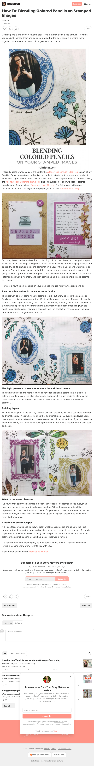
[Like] (4, 28)
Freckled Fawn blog (69, 188)
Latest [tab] (11, 653)
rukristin (5, 21)
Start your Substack (40, 755)
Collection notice (64, 748)
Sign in (87, 4)
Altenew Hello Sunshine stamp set (23, 182)
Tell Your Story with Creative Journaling (18, 663)
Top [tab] (4, 653)
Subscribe (77, 4)
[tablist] (12, 623)
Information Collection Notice (46, 724)
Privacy (47, 748)
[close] (70, 677)
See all (7, 706)
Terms (53, 748)
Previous (11, 605)
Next (84, 605)
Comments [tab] (7, 623)
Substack (35, 761)
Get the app (59, 755)
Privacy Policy (65, 724)
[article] (47, 665)
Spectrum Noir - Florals (42, 185)
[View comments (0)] (10, 28)
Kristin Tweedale (19, 666)
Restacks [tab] (18, 623)
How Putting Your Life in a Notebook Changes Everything (31, 660)
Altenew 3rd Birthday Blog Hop (62, 172)
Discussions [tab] (20, 653)
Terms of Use (59, 722)
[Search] (89, 653)
